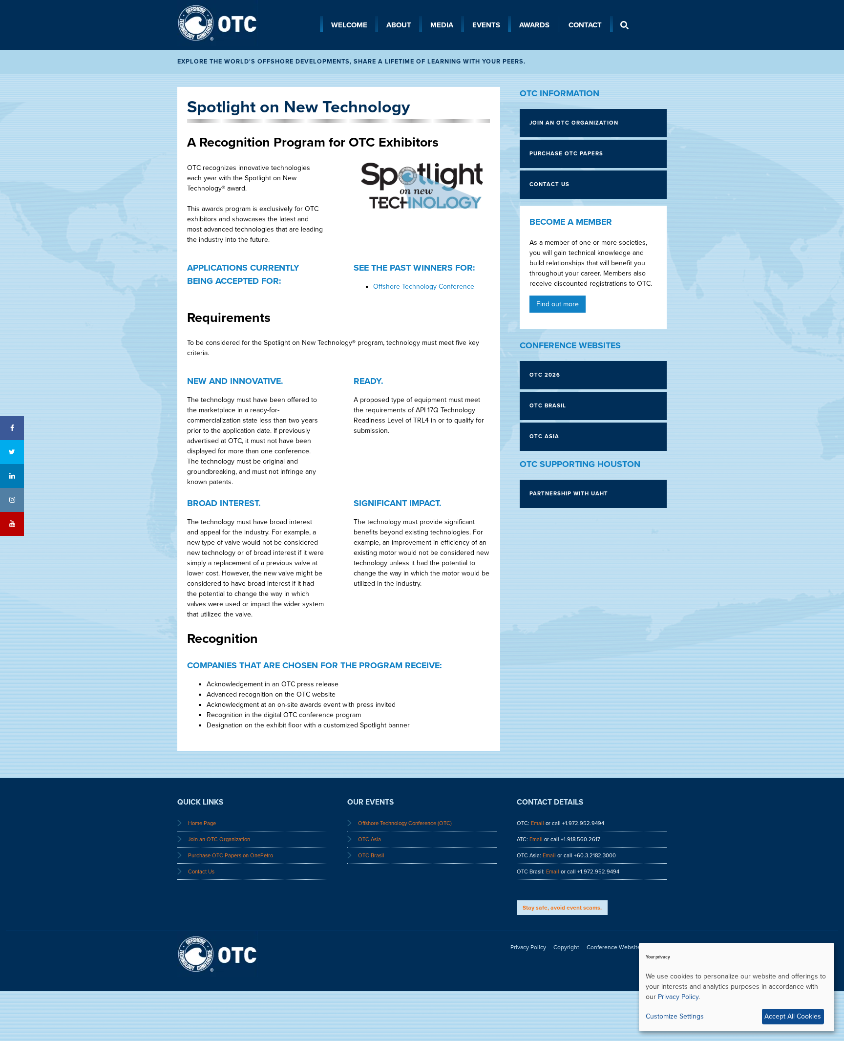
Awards (534, 25)
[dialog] (736, 987)
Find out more (557, 304)
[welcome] (248, 44)
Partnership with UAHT (568, 493)
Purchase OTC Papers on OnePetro (230, 855)
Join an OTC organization (573, 123)
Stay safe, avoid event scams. (562, 907)
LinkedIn (12, 476)
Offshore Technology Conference (423, 286)
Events (486, 25)
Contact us (549, 184)
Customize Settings (675, 1016)
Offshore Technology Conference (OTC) (405, 823)
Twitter (12, 452)
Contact (585, 25)
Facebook (12, 428)
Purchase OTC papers (566, 153)
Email (537, 823)
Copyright (566, 947)
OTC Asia (544, 436)
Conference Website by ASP (624, 947)
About (398, 25)
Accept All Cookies (792, 1016)
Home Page (202, 823)
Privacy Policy (528, 947)
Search (624, 25)
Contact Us (201, 872)
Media (441, 25)
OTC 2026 (544, 375)
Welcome (349, 25)
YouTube (12, 524)
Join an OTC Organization (219, 839)
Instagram (12, 500)
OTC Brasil (547, 406)
